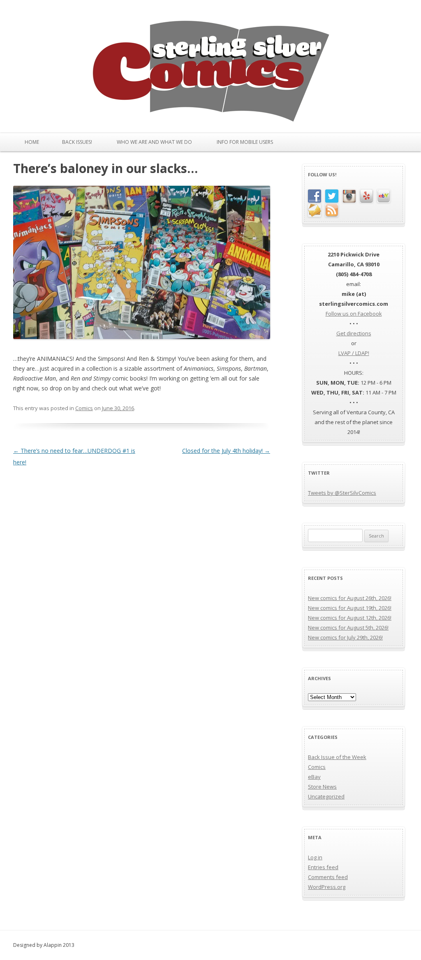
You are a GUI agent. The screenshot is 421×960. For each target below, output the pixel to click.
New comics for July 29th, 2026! (345, 637)
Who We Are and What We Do (154, 141)
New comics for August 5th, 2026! (348, 627)
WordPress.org (326, 887)
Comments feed (328, 877)
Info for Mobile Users (245, 141)
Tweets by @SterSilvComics (342, 492)
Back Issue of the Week (337, 757)
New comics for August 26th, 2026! (349, 598)
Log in (315, 857)
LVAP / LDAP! (353, 353)
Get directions (353, 333)
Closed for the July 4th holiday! (226, 451)
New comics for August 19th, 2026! (349, 608)
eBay (314, 776)
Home (32, 141)
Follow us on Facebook (354, 313)
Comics (84, 408)
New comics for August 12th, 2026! (349, 617)
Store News (322, 786)
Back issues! (77, 141)
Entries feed (323, 867)
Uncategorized (326, 796)
